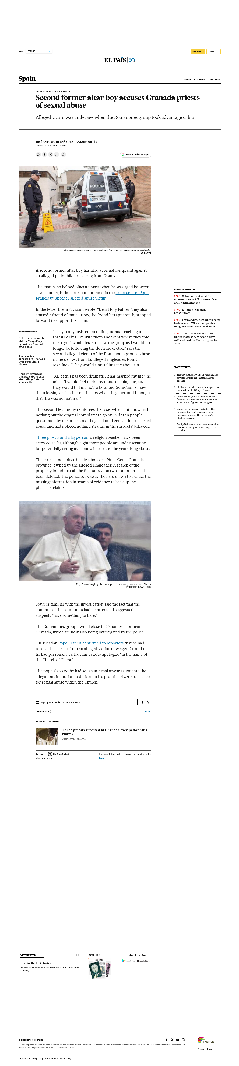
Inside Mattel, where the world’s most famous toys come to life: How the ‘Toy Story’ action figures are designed (198, 399)
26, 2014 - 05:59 (56, 145)
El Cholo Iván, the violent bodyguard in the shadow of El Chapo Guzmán (198, 389)
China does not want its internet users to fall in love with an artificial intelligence (195, 299)
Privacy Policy (37, 1058)
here (101, 758)
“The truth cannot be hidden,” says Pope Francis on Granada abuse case (32, 342)
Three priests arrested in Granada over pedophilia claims (32, 360)
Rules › (148, 711)
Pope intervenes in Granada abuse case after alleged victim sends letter (31, 378)
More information (45, 758)
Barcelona (199, 80)
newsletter (28, 955)
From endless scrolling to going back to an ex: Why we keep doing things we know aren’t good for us (197, 323)
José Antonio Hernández (54, 141)
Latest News (214, 80)
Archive (93, 955)
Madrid (188, 80)
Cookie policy (65, 1058)
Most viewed (182, 367)
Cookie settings (51, 1058)
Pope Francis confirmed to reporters (91, 643)
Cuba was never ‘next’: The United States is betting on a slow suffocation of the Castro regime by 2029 (195, 338)
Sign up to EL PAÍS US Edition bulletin (60, 702)
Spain (27, 78)
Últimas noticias (184, 289)
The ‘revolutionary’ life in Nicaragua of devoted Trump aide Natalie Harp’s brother (197, 377)
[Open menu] (21, 60)
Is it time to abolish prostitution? (190, 311)
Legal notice (24, 1058)
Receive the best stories (35, 963)
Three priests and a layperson (62, 437)
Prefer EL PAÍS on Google (137, 154)
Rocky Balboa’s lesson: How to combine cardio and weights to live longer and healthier (198, 427)
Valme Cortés (86, 141)
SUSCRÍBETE (198, 51)
